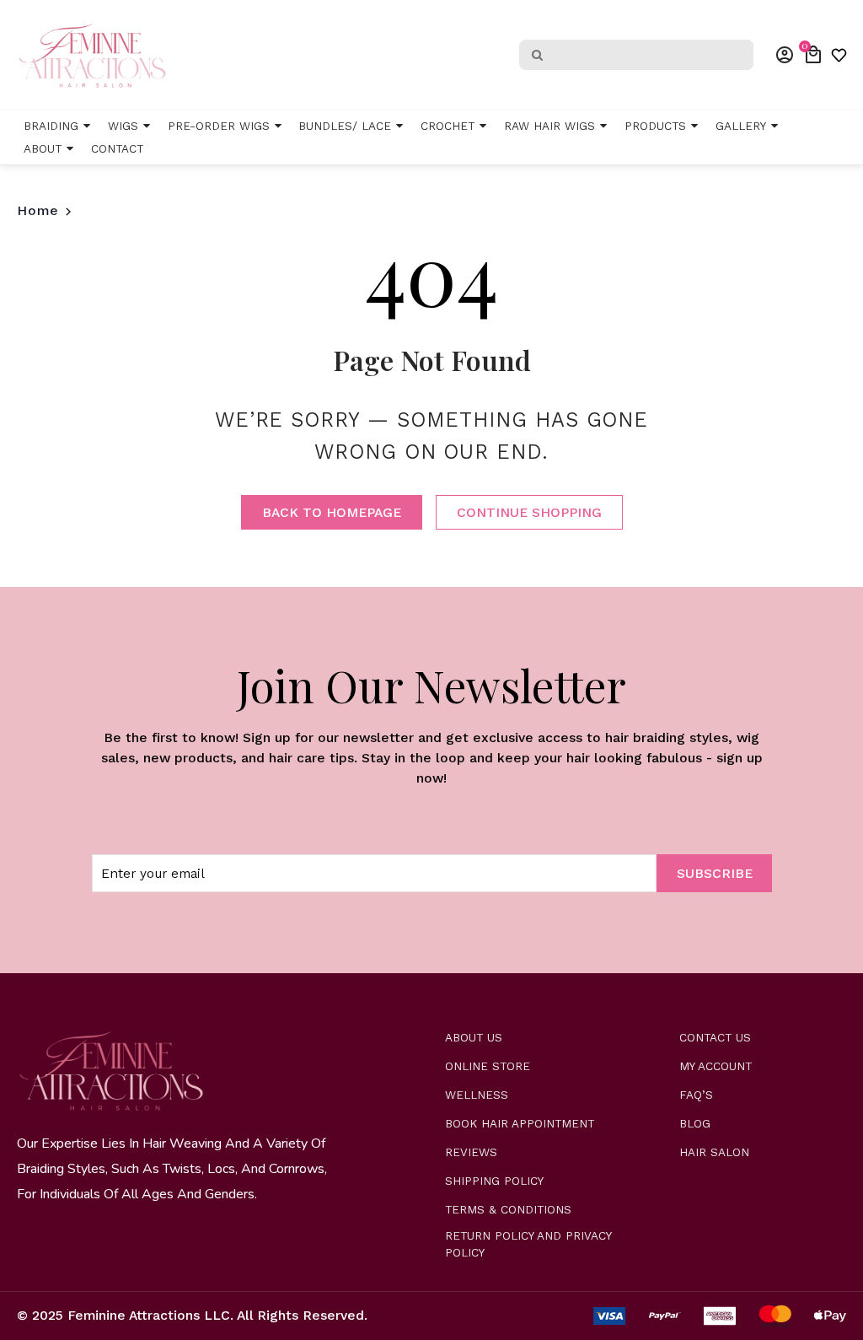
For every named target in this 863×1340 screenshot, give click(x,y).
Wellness (476, 1095)
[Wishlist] (839, 55)
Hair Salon (714, 1152)
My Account (715, 1066)
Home (38, 210)
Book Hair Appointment (519, 1124)
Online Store (487, 1066)
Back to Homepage (331, 512)
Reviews (471, 1152)
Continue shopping (529, 512)
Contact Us (715, 1038)
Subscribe (715, 873)
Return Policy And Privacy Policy (528, 1244)
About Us (473, 1038)
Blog (694, 1124)
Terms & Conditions (508, 1210)
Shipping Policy (494, 1181)
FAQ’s (696, 1095)
